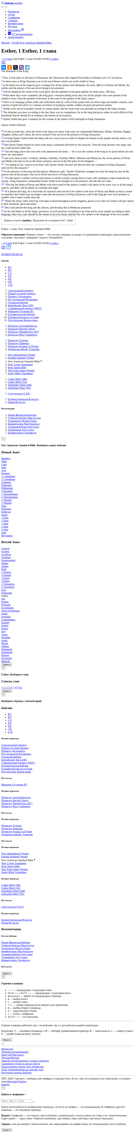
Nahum (5, 646)
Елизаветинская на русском (23, 317)
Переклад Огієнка (18, 340)
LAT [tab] (10, 285)
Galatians (6, 482)
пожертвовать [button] (16, 37)
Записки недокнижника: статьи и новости (25, 1060)
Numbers (6, 557)
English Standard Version (21, 357)
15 (2, 164)
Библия (5, 42)
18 (2, 184)
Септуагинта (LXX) (19, 393)
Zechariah (6, 658)
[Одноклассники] (9, 67)
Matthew (6, 458)
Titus (3, 506)
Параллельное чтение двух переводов (22, 1066)
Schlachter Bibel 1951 (19, 388)
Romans (5, 473)
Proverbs (6, 604)
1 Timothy (6, 500)
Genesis (5, 548)
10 (2, 131)
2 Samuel (6, 575)
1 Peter (5, 517)
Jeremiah (6, 616)
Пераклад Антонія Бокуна (22, 325)
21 (2, 206)
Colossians (7, 491)
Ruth (3, 569)
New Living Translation (20, 364)
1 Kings (5, 578)
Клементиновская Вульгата (23, 399)
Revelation (7, 535)
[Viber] (21, 67)
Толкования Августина (21, 429)
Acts (3, 470)
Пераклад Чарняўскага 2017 (23, 331)
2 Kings (5, 581)
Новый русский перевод (21, 293)
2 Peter (5, 520)
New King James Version (21, 370)
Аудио (11, 14)
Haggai (5, 655)
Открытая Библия (18, 302)
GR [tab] (10, 282)
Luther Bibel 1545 (17, 382)
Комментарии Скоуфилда (22, 432)
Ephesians (6, 485)
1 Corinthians (8, 476)
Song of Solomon (10, 610)
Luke (4, 464)
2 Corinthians (8, 479)
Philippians (7, 488)
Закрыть (7, 664)
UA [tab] (10, 273)
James (4, 514)
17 (2, 177)
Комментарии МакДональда (24, 423)
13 (2, 150)
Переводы (13, 11)
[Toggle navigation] (6, 6)
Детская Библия (10, 1057)
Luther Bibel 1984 (17, 379)
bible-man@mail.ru (16, 1081)
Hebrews (6, 511)
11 (2, 137)
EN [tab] (10, 276)
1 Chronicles (7, 584)
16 (2, 170)
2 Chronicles (7, 587)
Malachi (5, 661)
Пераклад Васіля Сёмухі (21, 328)
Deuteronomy (8, 560)
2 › (54, 59)
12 (2, 144)
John (3, 467)
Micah (4, 643)
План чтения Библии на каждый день (22, 1069)
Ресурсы (12, 26)
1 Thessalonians (9, 494)
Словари (13, 20)
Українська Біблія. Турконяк (23, 349)
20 (2, 200)
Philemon (6, 509)
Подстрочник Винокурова (23, 320)
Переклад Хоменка (18, 343)
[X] (15, 67)
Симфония (14, 17)
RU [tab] (10, 267)
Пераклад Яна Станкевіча (22, 334)
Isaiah (4, 613)
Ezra (3, 590)
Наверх (5, 1084)
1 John (4, 523)
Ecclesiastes (7, 607)
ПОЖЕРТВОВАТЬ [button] (12, 254)
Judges (4, 566)
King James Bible (17, 367)
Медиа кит (7, 1048)
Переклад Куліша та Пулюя (23, 346)
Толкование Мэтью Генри (22, 421)
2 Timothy (6, 503)
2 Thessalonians (9, 497)
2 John (4, 526)
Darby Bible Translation (20, 373)
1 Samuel (6, 572)
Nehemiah (6, 593)
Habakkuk (6, 649)
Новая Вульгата (17, 402)
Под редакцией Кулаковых (23, 299)
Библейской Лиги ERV (21, 305)
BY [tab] (10, 270)
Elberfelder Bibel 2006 (20, 385)
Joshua (4, 563)
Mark (4, 461)
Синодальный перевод (20, 290)
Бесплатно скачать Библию (16, 1072)
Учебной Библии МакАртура (24, 418)
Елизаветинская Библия (21, 314)
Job (3, 598)
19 (2, 190)
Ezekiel (5, 622)
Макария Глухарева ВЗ (21, 311)
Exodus (5, 551)
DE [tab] (10, 279)
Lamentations (8, 619)
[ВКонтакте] (3, 67)
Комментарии (15, 23)
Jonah (4, 640)
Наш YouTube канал (12, 1054)
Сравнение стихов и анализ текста (20, 1063)
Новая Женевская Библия (22, 415)
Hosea (4, 628)
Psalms (5, 601)
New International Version (21, 354)
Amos (4, 634)
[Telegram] (27, 67)
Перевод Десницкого (20, 296)
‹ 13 (6, 59)
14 (2, 157)
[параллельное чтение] (3, 63)
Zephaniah (6, 652)
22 (2, 210)
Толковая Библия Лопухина (23, 426)
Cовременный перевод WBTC (25, 308)
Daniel (4, 625)
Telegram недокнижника (14, 1051)
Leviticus (6, 554)
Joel (3, 631)
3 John (4, 529)
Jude (3, 532)
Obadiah (5, 637)
